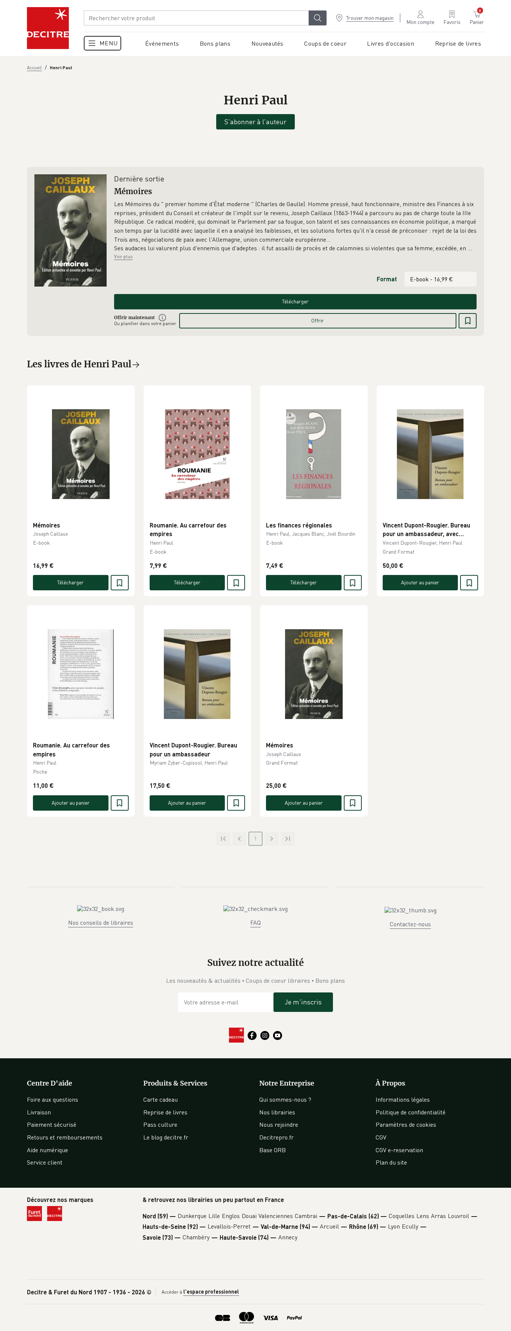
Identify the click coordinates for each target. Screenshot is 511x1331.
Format (387, 278)
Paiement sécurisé (51, 1124)
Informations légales (403, 1099)
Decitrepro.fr (276, 1137)
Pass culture (160, 1124)
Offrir (317, 320)
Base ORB (272, 1150)
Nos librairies (277, 1112)
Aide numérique (47, 1150)
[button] (295, 226)
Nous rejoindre (278, 1124)
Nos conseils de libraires (100, 922)
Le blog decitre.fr (165, 1137)
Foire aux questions (52, 1099)
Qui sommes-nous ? (285, 1099)
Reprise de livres (165, 1112)
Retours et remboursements (64, 1137)
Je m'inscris (303, 1002)
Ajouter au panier (420, 582)
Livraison (39, 1112)
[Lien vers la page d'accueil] (48, 28)
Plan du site (391, 1162)
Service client (44, 1162)
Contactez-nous (410, 924)
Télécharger (295, 301)
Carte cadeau (160, 1099)
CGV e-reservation (399, 1150)
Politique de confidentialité (411, 1112)
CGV (381, 1137)
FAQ (255, 922)
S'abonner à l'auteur (255, 121)
